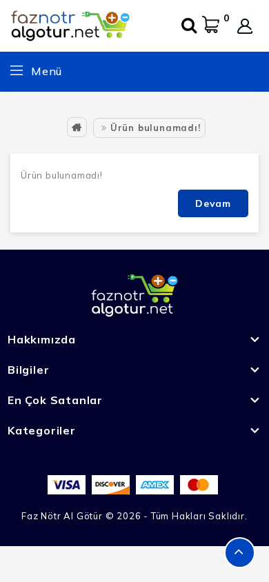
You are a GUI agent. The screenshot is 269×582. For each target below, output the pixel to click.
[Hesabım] (245, 26)
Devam (213, 203)
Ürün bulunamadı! (155, 127)
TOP (239, 552)
